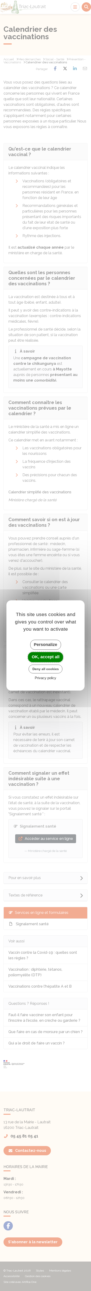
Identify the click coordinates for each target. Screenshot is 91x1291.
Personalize (45, 644)
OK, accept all (46, 657)
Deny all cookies (45, 669)
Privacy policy (45, 678)
